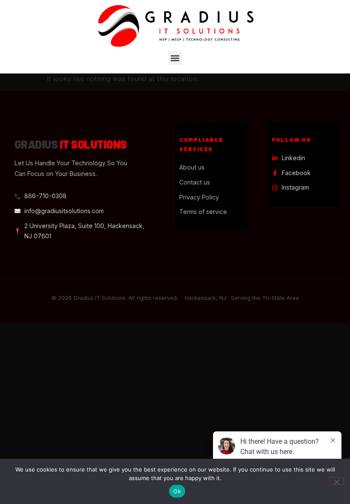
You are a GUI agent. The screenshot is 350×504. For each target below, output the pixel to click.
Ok (177, 491)
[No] (336, 481)
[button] (175, 58)
